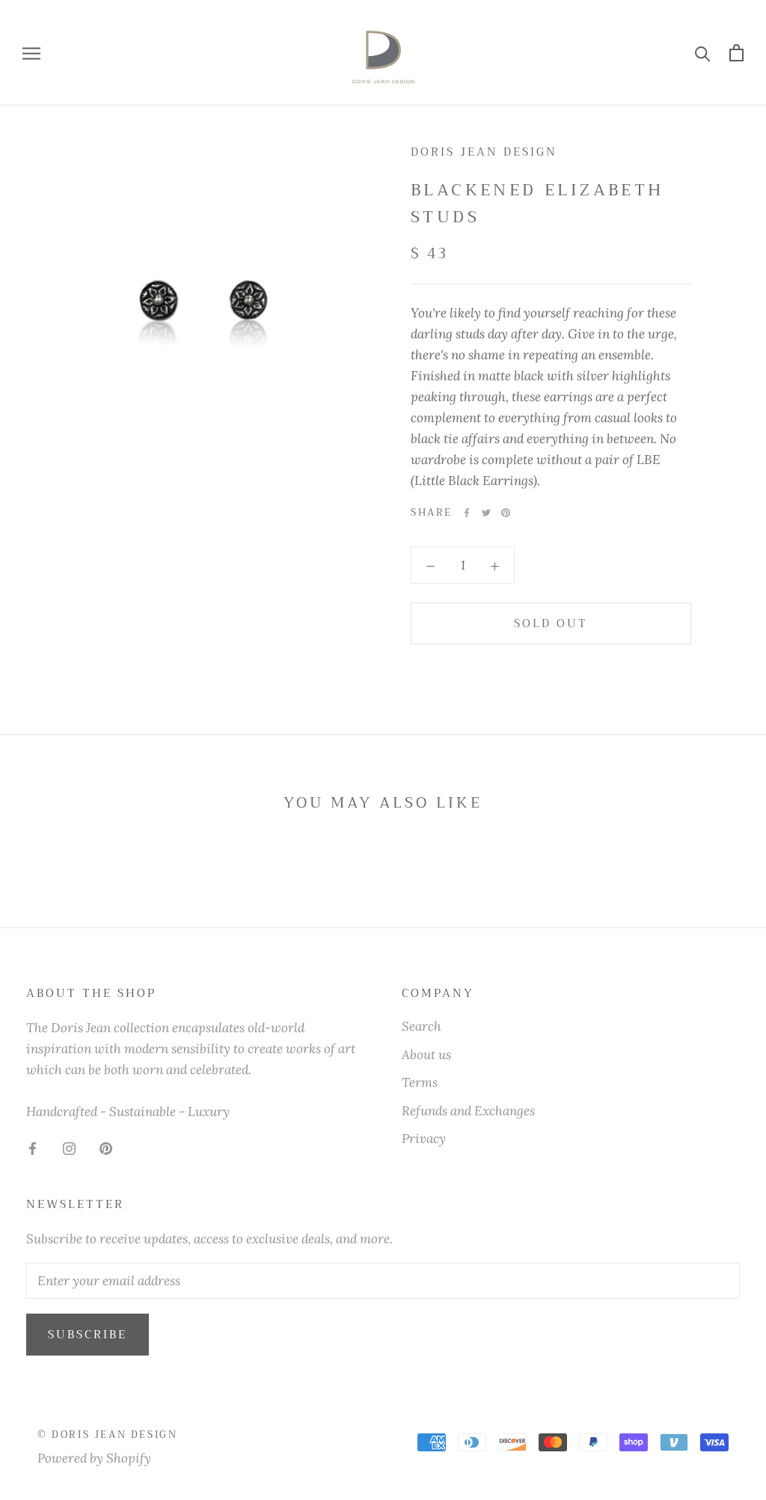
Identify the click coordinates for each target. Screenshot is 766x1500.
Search (421, 1026)
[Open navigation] (31, 52)
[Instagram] (69, 1147)
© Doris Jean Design (107, 1434)
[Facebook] (466, 512)
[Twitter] (486, 512)
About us (426, 1054)
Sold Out (551, 623)
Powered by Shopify (94, 1458)
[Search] (703, 53)
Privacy (424, 1138)
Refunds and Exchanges (468, 1111)
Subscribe (87, 1334)
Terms (420, 1082)
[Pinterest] (505, 512)
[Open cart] (736, 52)
